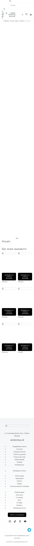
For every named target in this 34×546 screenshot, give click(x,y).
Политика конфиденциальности (17, 542)
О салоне (19, 497)
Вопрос (19, 505)
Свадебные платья (19, 446)
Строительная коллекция (19, 486)
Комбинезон (19, 465)
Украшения (19, 478)
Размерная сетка (19, 508)
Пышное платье (19, 452)
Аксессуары (14, 21)
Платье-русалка (19, 454)
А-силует (19, 449)
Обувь (19, 484)
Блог (19, 500)
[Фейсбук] (20, 521)
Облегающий (19, 459)
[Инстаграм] (10, 521)
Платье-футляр (19, 457)
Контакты (19, 495)
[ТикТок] (15, 521)
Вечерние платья (19, 471)
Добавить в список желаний (9, 276)
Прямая (19, 462)
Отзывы (19, 503)
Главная (6, 21)
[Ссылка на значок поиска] (22, 15)
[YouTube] (25, 521)
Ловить (22, 21)
